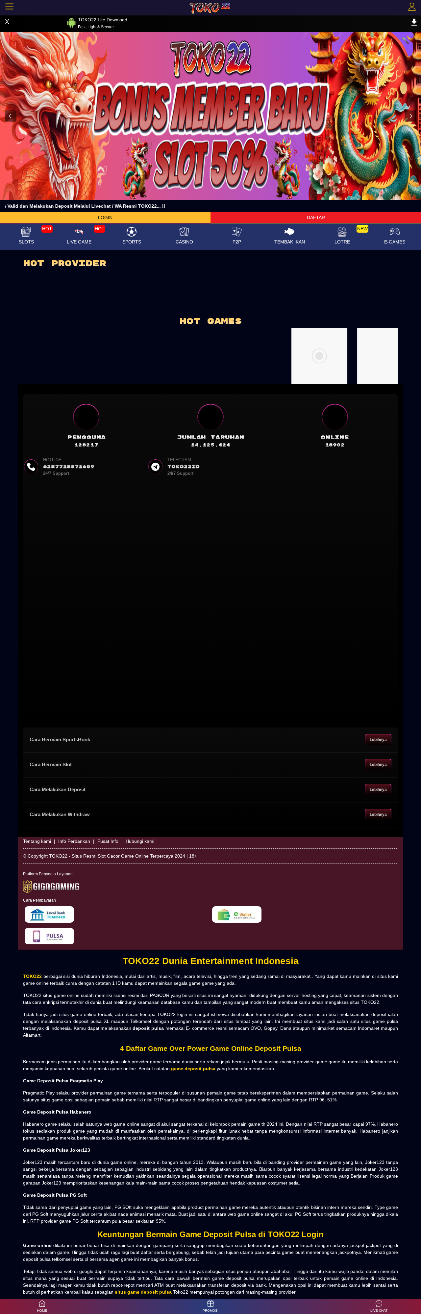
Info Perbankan (74, 841)
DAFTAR (316, 217)
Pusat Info (107, 841)
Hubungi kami (140, 841)
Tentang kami (37, 841)
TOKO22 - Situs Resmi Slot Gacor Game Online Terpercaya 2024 (117, 856)
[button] (10, 116)
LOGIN (105, 217)
